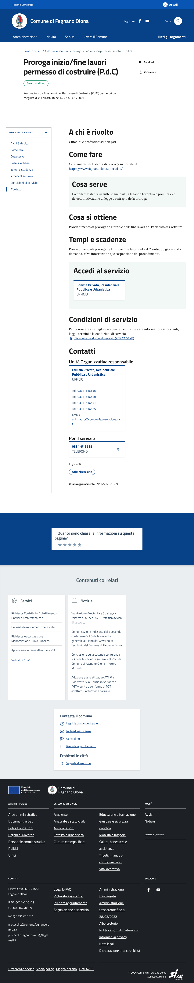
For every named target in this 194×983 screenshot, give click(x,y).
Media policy (45, 968)
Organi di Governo (21, 834)
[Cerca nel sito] (178, 21)
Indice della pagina (20, 132)
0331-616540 (86, 396)
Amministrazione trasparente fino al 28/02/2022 (112, 909)
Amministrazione (25, 36)
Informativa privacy (113, 937)
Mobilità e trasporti (112, 834)
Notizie (150, 821)
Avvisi (149, 814)
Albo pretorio (108, 923)
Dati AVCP (86, 968)
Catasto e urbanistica (69, 834)
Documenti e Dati (20, 821)
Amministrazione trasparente (111, 893)
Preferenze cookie (21, 968)
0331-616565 (86, 408)
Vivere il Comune (96, 36)
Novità (51, 36)
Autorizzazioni (64, 828)
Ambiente (61, 814)
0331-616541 (86, 402)
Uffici (12, 855)
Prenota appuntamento (70, 902)
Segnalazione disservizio (71, 909)
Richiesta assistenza (68, 896)
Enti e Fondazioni (20, 828)
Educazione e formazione (117, 814)
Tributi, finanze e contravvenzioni (111, 859)
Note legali (106, 943)
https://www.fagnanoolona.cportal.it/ (96, 169)
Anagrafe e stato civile (69, 821)
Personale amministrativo (26, 841)
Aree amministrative (22, 814)
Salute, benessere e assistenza (113, 845)
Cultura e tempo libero (69, 841)
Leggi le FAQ (62, 889)
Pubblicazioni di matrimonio (119, 930)
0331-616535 (86, 390)
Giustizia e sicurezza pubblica (113, 825)
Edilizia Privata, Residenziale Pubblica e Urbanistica (98, 287)
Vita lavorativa (109, 868)
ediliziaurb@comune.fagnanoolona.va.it (96, 421)
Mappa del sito (66, 968)
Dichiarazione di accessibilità (119, 950)
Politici (13, 848)
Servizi (69, 36)
